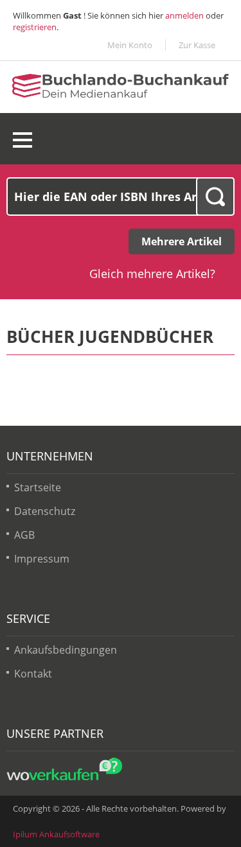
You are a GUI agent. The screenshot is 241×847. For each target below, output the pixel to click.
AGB (24, 535)
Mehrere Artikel (181, 241)
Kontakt (33, 674)
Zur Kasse (197, 45)
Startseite (37, 487)
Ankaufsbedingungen (65, 650)
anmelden (184, 15)
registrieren (35, 27)
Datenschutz (44, 511)
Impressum (41, 559)
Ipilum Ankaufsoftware (56, 834)
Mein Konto (129, 45)
